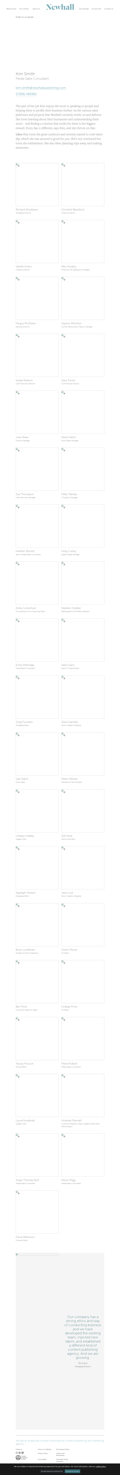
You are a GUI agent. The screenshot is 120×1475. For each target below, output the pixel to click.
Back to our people (25, 17)
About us (36, 9)
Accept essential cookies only (52, 1471)
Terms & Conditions (44, 1449)
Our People (84, 9)
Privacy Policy (43, 1453)
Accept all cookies (72, 1471)
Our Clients (24, 9)
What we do (11, 9)
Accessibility (42, 1459)
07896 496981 (26, 94)
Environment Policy (62, 1449)
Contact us (108, 9)
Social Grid (96, 9)
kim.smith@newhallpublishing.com (41, 88)
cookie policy (101, 1466)
